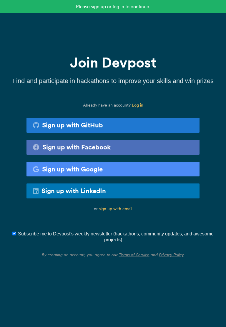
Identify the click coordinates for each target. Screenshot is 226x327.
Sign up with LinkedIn (73, 191)
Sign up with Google (72, 169)
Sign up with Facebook (76, 147)
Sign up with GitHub (72, 125)
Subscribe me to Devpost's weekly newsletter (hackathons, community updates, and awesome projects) (116, 236)
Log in (137, 105)
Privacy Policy (171, 254)
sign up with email (115, 208)
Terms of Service (134, 254)
